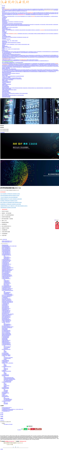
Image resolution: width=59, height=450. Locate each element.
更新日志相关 (6, 390)
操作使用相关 (6, 391)
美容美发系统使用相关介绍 (6, 251)
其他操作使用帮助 (5, 395)
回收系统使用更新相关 (5, 375)
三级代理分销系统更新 (5, 277)
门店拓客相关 (4, 370)
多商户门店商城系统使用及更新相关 (7, 290)
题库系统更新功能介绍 (5, 313)
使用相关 (5, 352)
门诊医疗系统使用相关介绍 (6, 252)
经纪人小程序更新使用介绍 (6, 272)
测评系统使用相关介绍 (5, 318)
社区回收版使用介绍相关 (7, 381)
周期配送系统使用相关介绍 (6, 276)
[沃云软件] (29, 2)
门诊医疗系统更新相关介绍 (6, 253)
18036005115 (2, 420)
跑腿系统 (5, 386)
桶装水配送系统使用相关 (6, 335)
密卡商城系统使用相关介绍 (6, 296)
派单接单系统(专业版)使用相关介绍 (7, 301)
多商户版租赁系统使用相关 (8, 399)
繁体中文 (7, 424)
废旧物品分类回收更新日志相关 (8, 377)
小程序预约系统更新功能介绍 (6, 260)
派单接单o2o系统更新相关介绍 (6, 300)
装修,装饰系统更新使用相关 (6, 349)
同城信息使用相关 (6, 385)
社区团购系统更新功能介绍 (6, 287)
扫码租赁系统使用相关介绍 (6, 340)
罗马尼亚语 (10, 424)
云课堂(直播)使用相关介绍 (6, 311)
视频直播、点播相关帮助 (6, 322)
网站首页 (3, 7)
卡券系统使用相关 (5, 297)
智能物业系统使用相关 (5, 388)
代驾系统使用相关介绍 (5, 361)
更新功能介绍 (6, 348)
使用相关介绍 (6, 369)
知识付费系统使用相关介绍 (6, 331)
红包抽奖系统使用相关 (5, 337)
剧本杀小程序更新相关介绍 (6, 247)
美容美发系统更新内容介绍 (6, 249)
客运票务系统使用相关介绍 (6, 268)
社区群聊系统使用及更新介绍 (6, 366)
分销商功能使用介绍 (7, 282)
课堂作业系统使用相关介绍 (6, 317)
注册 (4, 5)
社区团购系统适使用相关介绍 (6, 289)
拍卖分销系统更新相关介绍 (6, 274)
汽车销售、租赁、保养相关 (6, 355)
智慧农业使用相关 (5, 329)
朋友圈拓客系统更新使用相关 (6, 371)
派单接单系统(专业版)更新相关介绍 (7, 302)
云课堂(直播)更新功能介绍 (6, 312)
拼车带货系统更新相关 (5, 374)
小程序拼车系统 (4, 239)
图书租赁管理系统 (6, 398)
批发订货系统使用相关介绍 (6, 298)
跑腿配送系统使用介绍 (5, 341)
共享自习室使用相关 (7, 347)
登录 (2, 5)
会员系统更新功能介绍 (5, 262)
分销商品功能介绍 (6, 280)
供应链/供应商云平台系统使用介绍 (7, 288)
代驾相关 (5, 384)
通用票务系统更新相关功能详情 (7, 270)
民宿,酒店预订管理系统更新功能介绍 (7, 326)
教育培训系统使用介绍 (5, 307)
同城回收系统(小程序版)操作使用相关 (9, 379)
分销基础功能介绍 (6, 281)
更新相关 (5, 351)
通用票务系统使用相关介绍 (6, 271)
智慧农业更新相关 (5, 328)
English (5, 424)
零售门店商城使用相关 (7, 292)
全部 (2, 9)
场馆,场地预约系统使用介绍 (6, 254)
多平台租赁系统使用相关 (7, 400)
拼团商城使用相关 (6, 293)
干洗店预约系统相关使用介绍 (6, 264)
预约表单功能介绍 (6, 258)
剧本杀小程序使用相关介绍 (6, 248)
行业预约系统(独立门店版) (6, 261)
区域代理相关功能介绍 (7, 283)
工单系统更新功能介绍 (5, 303)
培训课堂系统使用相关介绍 (6, 315)
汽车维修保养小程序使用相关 (8, 357)
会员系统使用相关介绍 (5, 263)
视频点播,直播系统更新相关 (6, 319)
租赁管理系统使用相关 (5, 396)
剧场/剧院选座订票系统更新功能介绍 (7, 269)
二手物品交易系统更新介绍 (6, 321)
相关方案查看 (2, 132)
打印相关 (3, 394)
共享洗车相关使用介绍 (7, 346)
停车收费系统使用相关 (5, 387)
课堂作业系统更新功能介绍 (6, 316)
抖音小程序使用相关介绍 (6, 325)
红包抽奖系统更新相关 (5, 336)
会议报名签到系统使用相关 (6, 250)
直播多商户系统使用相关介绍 (6, 320)
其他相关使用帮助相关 (5, 360)
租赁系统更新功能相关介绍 (6, 342)
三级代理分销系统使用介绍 (6, 278)
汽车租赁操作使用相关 (7, 358)
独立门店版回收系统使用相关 (8, 380)
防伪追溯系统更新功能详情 (6, 354)
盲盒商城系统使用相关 (5, 273)
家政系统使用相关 (5, 338)
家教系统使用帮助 (5, 339)
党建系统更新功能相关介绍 (6, 310)
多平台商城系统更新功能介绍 (6, 286)
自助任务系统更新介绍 (5, 306)
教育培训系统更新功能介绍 (6, 308)
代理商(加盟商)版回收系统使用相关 (9, 378)
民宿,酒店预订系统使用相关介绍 (7, 327)
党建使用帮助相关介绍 (5, 309)
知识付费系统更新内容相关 (6, 330)
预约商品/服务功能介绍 (7, 257)
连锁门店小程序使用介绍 (6, 332)
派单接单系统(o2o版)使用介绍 (6, 299)
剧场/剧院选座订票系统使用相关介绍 (7, 267)
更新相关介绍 (6, 368)
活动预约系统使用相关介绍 (6, 259)
